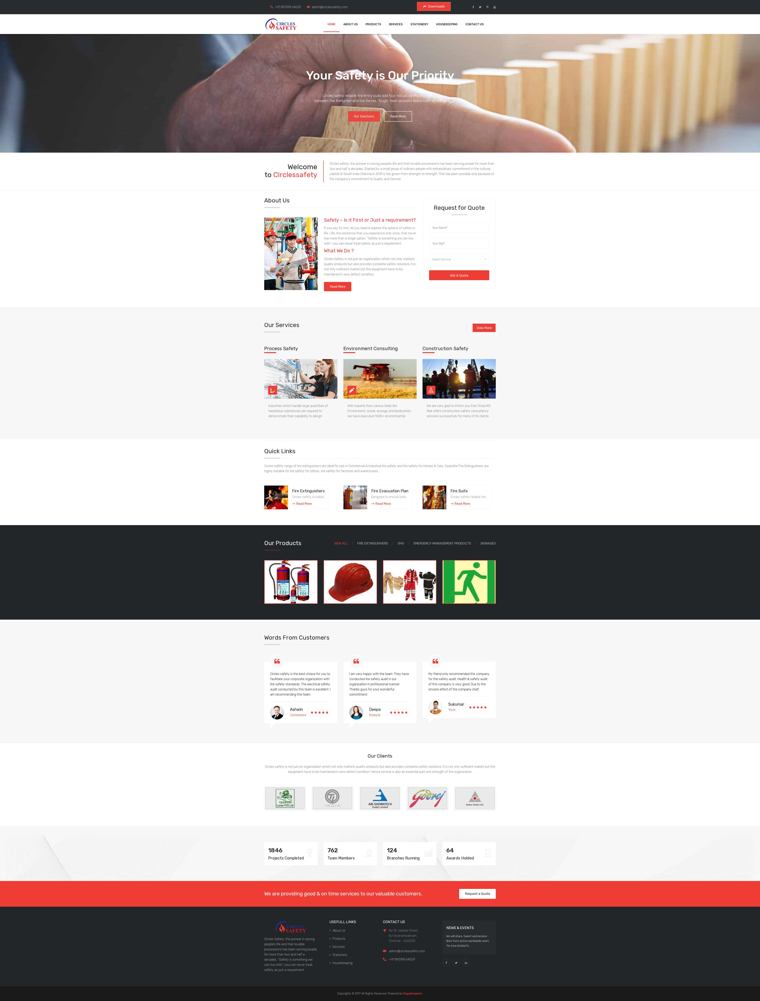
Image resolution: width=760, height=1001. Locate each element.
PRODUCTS (373, 24)
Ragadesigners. (413, 993)
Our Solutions (364, 115)
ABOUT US (350, 24)
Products (338, 939)
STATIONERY (419, 24)
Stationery (339, 955)
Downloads (436, 6)
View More (484, 328)
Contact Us (475, 24)
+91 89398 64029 (288, 7)
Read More (398, 115)
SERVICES (396, 24)
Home (331, 24)
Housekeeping (342, 963)
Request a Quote (477, 894)
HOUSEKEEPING (447, 24)
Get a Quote (459, 275)
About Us (338, 930)
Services (338, 947)
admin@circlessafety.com (330, 7)
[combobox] (459, 259)
